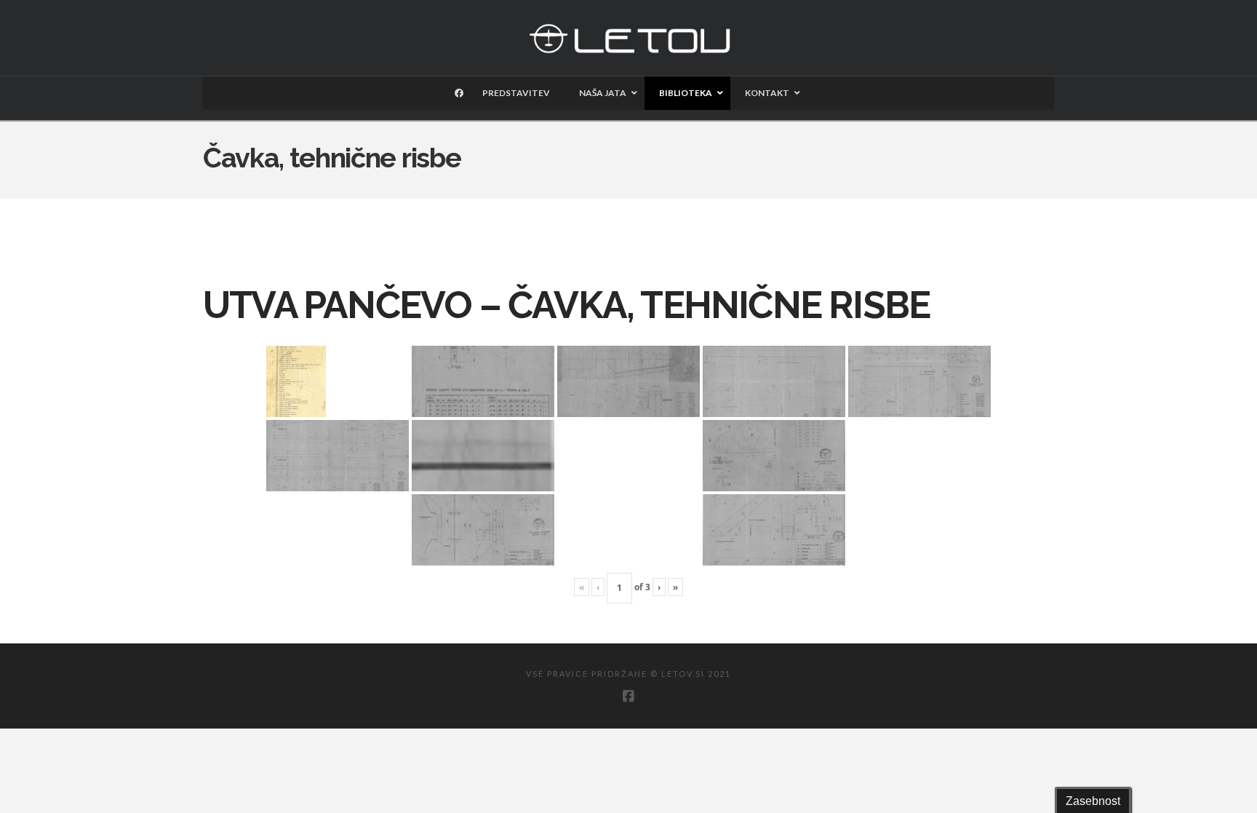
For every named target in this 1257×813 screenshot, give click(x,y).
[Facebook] (628, 696)
